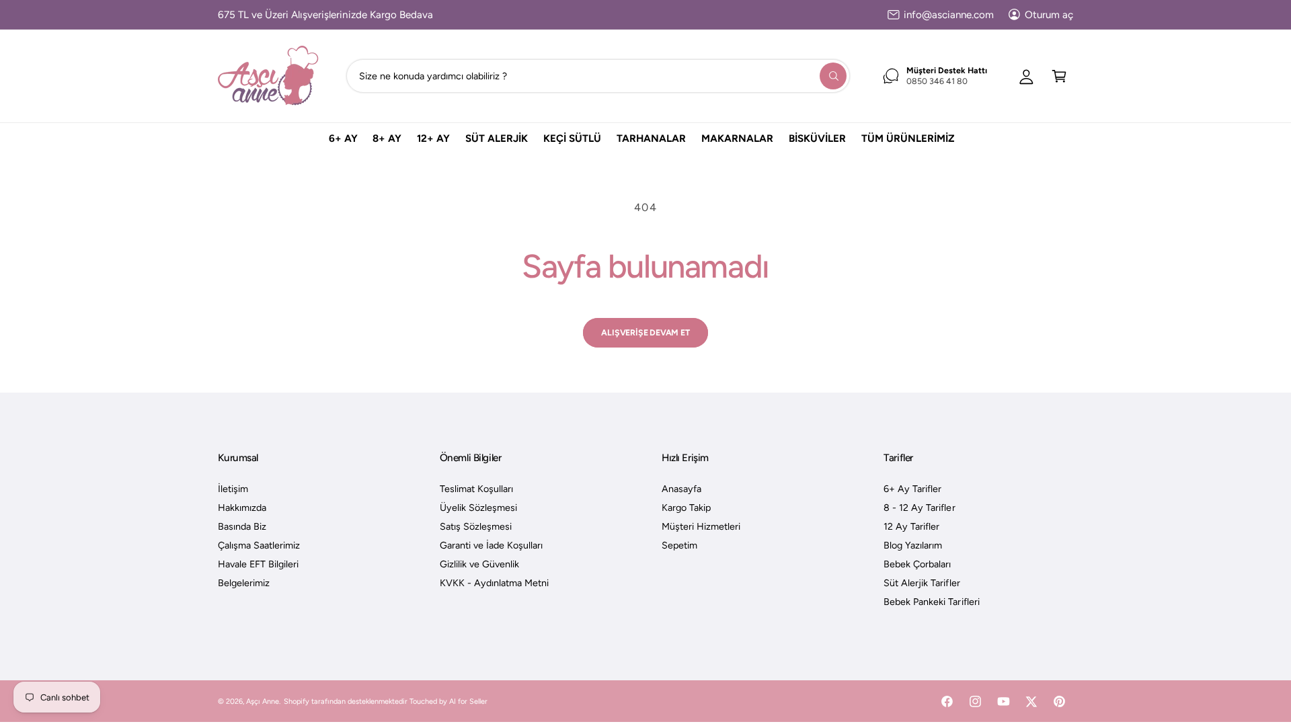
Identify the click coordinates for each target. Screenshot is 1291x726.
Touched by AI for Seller (448, 701)
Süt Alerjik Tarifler (922, 583)
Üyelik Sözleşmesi (478, 507)
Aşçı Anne (262, 701)
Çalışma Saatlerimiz (259, 545)
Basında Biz (242, 526)
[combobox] (598, 75)
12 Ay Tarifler (911, 526)
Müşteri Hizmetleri (701, 526)
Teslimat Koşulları (476, 489)
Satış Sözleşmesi (476, 526)
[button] (1059, 75)
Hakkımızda (242, 507)
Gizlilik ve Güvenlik (479, 564)
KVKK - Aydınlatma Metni (494, 583)
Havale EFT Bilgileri (258, 564)
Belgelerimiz (244, 583)
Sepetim (679, 545)
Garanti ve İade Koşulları (491, 545)
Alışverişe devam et (645, 332)
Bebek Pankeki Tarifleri (931, 602)
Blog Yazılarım (913, 545)
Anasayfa (681, 489)
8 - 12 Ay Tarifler (919, 507)
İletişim (233, 489)
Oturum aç (1049, 15)
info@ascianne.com (949, 15)
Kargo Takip (686, 507)
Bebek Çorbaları (917, 564)
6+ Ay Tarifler (912, 489)
